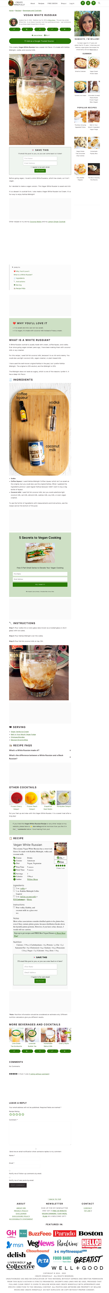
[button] (57, 865)
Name (12, 1155)
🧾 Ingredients (19, 278)
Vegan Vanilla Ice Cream (20, 732)
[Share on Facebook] (15, 29)
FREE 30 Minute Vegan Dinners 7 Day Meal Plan (54, 1213)
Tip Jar (87, 1211)
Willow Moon (32, 879)
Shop (63, 3)
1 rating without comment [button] (39, 1074)
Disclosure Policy (21, 1216)
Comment (13, 1120)
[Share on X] (27, 29)
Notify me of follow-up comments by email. (25, 1173)
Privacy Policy (21, 1211)
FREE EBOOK (53, 3)
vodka (22, 888)
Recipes (41, 3)
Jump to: (17, 267)
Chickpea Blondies (18, 737)
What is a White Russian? (23, 275)
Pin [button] (47, 35)
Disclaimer (21, 1213)
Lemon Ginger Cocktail (56, 222)
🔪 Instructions (19, 281)
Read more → (94, 49)
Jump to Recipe (37, 35)
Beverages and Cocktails (32, 10)
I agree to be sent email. (41, 167)
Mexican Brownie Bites (19, 740)
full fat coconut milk (28, 896)
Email (11, 1163)
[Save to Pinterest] (40, 29)
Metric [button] (29, 899)
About (32, 3)
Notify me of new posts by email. (21, 1180)
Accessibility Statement (21, 1219)
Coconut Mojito (36, 222)
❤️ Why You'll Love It (21, 271)
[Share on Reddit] (52, 29)
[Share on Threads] (65, 29)
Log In (72, 3)
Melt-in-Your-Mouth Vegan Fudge (23, 734)
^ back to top (54, 1199)
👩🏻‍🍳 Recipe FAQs (19, 288)
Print (62, 861)
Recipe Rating (14, 1111)
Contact (88, 1208)
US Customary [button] (19, 899)
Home (11, 10)
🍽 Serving (18, 285)
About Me (21, 1208)
